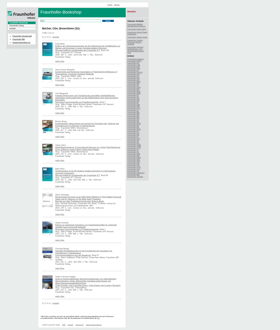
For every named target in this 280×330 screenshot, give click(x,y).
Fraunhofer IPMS (134, 129)
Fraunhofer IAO (133, 80)
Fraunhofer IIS (133, 103)
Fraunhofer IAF (133, 76)
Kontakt (12, 29)
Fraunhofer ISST (133, 139)
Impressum (80, 325)
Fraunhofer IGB (133, 99)
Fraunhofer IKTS (133, 108)
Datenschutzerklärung (94, 325)
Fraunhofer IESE (133, 91)
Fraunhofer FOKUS (134, 72)
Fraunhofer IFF (133, 95)
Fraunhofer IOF (133, 122)
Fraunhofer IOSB (134, 124)
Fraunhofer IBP (133, 84)
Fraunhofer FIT (133, 70)
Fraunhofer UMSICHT (136, 173)
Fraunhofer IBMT (134, 82)
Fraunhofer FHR (133, 69)
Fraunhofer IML (133, 116)
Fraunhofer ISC (133, 133)
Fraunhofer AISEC (134, 61)
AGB (63, 325)
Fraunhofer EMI (133, 67)
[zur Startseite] (21, 18)
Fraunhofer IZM (133, 163)
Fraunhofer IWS (133, 156)
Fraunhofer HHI (133, 74)
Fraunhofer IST (133, 141)
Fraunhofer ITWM (134, 146)
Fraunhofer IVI (133, 150)
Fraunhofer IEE (133, 89)
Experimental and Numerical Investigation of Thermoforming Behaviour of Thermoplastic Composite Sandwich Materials (86, 73)
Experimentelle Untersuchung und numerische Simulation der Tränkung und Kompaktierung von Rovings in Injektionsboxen (87, 124)
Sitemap (117, 5)
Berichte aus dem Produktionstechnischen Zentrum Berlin (79, 201)
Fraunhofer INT (133, 120)
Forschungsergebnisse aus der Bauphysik (73, 255)
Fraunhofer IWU (133, 160)
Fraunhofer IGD (133, 101)
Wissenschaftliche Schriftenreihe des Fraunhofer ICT (77, 50)
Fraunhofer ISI (133, 137)
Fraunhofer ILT (133, 110)
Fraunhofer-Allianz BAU (136, 29)
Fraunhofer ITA (133, 142)
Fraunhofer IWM (133, 154)
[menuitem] (22, 23)
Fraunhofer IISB (133, 105)
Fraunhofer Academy (135, 59)
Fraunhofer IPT (133, 131)
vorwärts (55, 37)
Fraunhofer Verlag (16, 26)
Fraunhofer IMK (133, 114)
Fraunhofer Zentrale (135, 177)
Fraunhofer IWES (134, 158)
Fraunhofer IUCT (134, 148)
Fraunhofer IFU (133, 97)
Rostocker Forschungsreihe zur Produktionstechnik (76, 102)
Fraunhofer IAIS (133, 78)
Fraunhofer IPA (133, 125)
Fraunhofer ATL (133, 63)
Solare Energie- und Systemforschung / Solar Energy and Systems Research (87, 285)
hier (98, 318)
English (109, 5)
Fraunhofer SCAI (134, 167)
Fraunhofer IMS (133, 118)
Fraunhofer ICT (133, 86)
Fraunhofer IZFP (133, 161)
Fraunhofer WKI (133, 175)
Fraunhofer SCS (133, 169)
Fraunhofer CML (133, 65)
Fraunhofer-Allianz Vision (137, 37)
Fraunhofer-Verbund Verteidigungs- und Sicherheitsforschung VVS (135, 50)
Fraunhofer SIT (133, 171)
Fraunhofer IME (133, 112)
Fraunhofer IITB (133, 106)
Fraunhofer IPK (133, 127)
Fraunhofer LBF (133, 165)
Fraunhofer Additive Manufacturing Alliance (136, 25)
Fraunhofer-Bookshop (18, 23)
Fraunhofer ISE (133, 135)
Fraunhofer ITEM (134, 144)
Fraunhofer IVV (133, 152)
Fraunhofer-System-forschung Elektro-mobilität (135, 42)
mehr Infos (59, 61)
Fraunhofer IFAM (133, 93)
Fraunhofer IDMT (134, 88)
